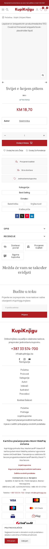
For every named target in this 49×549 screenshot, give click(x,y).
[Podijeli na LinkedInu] (32, 216)
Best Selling (24, 192)
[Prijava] (37, 9)
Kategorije (24, 377)
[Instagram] (24, 359)
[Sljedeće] (46, 82)
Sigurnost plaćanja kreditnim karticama (24, 420)
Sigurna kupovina (15, 255)
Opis (6, 228)
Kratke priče (24, 209)
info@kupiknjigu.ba (38, 492)
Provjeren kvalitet (39, 246)
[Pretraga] (7, 9)
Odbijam (24, 541)
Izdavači (24, 385)
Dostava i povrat (15, 246)
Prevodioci (24, 393)
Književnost (36, 204)
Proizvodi (24, 373)
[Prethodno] (3, 82)
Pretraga (24, 412)
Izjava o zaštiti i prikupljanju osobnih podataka (24, 424)
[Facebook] (19, 359)
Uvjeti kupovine (24, 416)
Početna (8, 17)
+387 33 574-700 (17, 492)
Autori (24, 381)
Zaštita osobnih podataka (24, 473)
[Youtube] (29, 359)
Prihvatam (11, 541)
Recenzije (9, 236)
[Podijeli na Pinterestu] (27, 216)
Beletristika (24, 121)
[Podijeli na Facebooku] (17, 216)
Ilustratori (24, 389)
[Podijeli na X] (22, 216)
